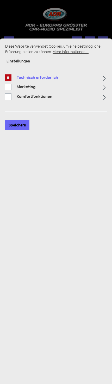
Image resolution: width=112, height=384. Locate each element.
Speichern (17, 125)
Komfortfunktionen (34, 96)
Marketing (26, 86)
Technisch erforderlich (37, 77)
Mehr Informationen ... (71, 51)
